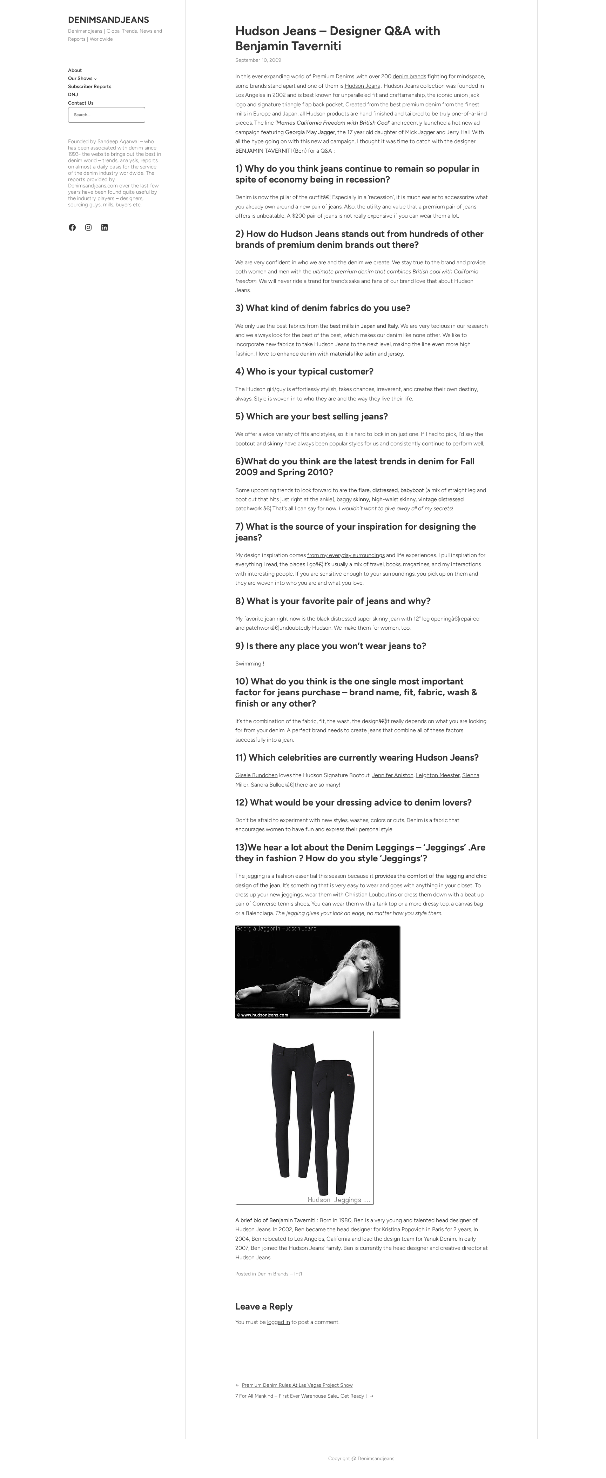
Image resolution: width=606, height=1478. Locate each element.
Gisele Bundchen (256, 775)
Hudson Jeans (362, 85)
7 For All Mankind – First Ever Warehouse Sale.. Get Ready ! (301, 1396)
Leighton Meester (438, 775)
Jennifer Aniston (392, 775)
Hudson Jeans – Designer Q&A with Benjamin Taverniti (337, 38)
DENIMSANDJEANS (108, 19)
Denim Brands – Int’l (279, 1274)
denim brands (409, 76)
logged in (278, 1322)
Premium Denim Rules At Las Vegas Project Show (297, 1385)
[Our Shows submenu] (95, 78)
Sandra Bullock (269, 784)
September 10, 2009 (258, 60)
